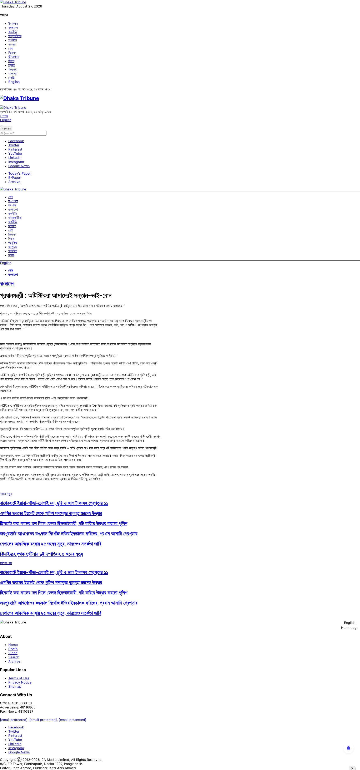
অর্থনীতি (12, 40)
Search (13, 657)
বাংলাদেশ (13, 28)
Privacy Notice (19, 682)
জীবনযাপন (13, 57)
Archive (14, 182)
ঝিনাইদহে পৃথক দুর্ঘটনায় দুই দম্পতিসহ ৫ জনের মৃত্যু (41, 554)
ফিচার (11, 61)
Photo (13, 649)
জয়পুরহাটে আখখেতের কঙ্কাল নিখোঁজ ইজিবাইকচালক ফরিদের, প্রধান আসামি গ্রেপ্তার (69, 534)
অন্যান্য (12, 73)
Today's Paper (19, 173)
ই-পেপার (13, 23)
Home (13, 645)
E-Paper (14, 177)
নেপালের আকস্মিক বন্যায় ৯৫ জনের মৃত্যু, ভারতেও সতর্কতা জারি (50, 544)
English (14, 82)
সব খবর (12, 205)
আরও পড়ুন (6, 494)
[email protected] (14, 720)
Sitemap (14, 686)
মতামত (12, 44)
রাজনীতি (12, 32)
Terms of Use (18, 678)
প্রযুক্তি (12, 69)
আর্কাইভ (12, 251)
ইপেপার (4, 116)
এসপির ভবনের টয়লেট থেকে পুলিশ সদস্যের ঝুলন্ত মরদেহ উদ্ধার (51, 513)
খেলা (10, 48)
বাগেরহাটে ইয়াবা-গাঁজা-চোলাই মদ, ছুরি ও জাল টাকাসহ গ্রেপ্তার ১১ (54, 503)
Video (13, 653)
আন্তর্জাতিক (14, 36)
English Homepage (349, 625)
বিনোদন (12, 53)
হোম (10, 197)
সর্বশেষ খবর (6, 563)
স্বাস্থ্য (11, 65)
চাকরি (11, 77)
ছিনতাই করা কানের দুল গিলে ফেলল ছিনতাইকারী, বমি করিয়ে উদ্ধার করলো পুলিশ (63, 523)
